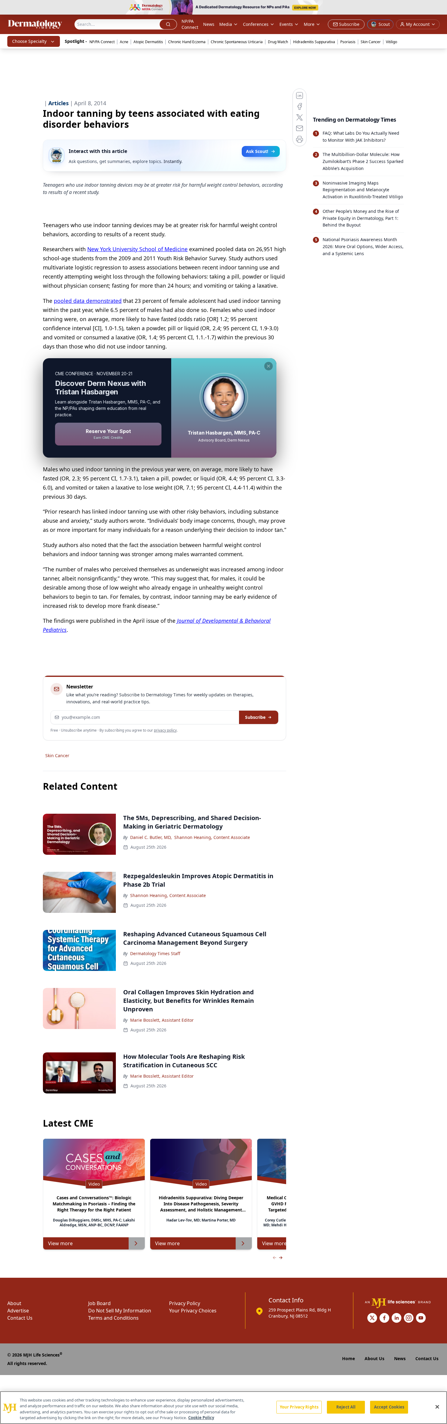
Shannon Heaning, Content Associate (212, 837)
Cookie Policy (201, 1417)
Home (348, 1358)
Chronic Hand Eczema (187, 41)
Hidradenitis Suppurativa (314, 41)
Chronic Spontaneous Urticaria (237, 41)
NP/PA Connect (190, 24)
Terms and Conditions (113, 1318)
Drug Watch (278, 41)
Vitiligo (391, 41)
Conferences (256, 24)
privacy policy (165, 730)
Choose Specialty (29, 41)
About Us (374, 1358)
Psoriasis (347, 41)
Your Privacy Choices (193, 1310)
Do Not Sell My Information (119, 1310)
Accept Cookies (389, 1407)
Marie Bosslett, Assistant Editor (162, 1020)
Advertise (18, 1310)
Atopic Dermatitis (148, 41)
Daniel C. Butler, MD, (151, 837)
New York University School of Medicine (137, 249)
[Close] (437, 1406)
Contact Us (20, 1318)
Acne (124, 41)
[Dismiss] (268, 366)
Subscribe (255, 717)
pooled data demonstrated (88, 300)
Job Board (99, 1303)
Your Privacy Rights (299, 1407)
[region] (223, 1407)
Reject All (345, 1407)
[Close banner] (439, 8)
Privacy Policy (184, 1303)
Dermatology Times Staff (155, 953)
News (208, 24)
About (14, 1303)
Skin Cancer (371, 41)
